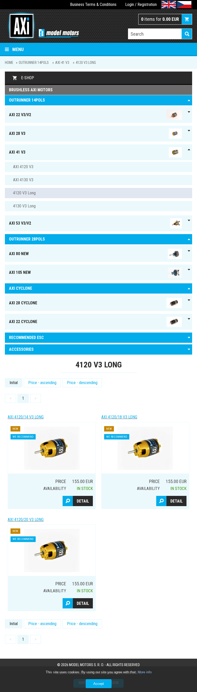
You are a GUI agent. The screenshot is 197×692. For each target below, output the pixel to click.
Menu (18, 49)
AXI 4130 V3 (23, 179)
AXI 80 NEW (19, 253)
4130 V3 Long (24, 206)
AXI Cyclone (20, 288)
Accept (98, 684)
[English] (168, 4)
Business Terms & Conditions (93, 4)
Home (9, 63)
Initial (13, 382)
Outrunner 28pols (27, 239)
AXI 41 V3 (62, 63)
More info (145, 672)
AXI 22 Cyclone (23, 321)
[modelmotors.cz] (42, 26)
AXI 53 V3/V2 (20, 223)
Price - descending (82, 382)
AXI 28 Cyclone (23, 302)
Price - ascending (42, 382)
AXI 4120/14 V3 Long (26, 417)
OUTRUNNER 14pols (34, 63)
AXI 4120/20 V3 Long (26, 519)
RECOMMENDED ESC (26, 337)
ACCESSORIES (21, 349)
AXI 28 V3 (17, 133)
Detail (83, 501)
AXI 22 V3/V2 (20, 114)
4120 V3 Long (86, 63)
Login (129, 4)
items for (160, 19)
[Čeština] (184, 4)
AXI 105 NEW (20, 272)
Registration (147, 4)
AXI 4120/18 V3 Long (119, 417)
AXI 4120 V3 (23, 166)
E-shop (27, 77)
